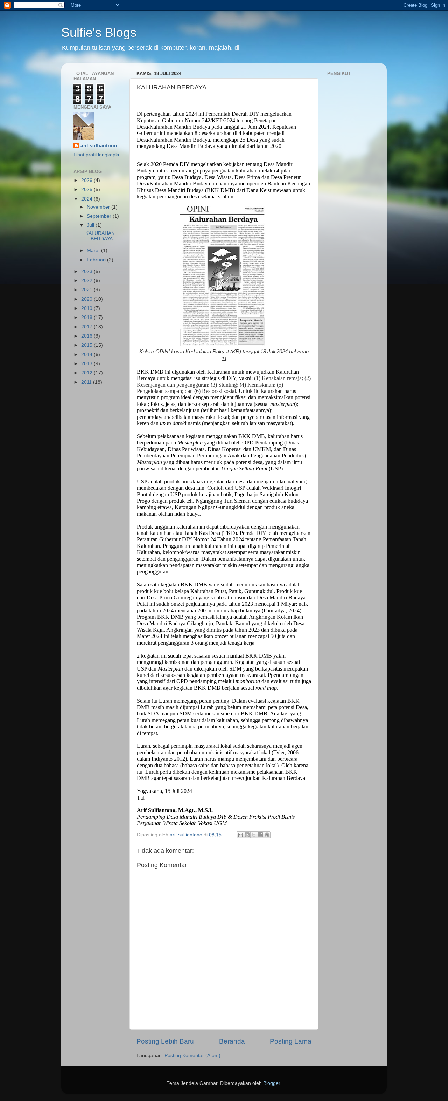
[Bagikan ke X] (253, 834)
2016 (87, 336)
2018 (87, 317)
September (100, 216)
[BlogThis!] (247, 834)
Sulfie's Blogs (98, 32)
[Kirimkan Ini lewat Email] (240, 834)
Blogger (271, 1083)
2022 (87, 280)
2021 (87, 289)
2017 (87, 326)
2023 (87, 271)
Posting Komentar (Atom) (192, 1055)
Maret (94, 250)
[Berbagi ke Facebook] (260, 834)
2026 (87, 180)
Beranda (232, 1041)
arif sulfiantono (98, 145)
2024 (87, 199)
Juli (91, 225)
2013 (87, 363)
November (99, 207)
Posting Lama (291, 1041)
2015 (87, 345)
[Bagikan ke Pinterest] (267, 834)
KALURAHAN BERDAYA (100, 236)
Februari (97, 260)
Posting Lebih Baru (165, 1041)
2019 (87, 308)
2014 (87, 354)
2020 (87, 299)
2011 (87, 382)
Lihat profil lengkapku (97, 154)
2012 (87, 372)
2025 (87, 189)
